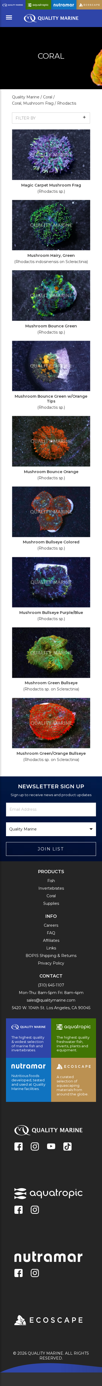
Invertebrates (51, 888)
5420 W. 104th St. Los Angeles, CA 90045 (51, 1007)
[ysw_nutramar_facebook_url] (18, 1273)
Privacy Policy (51, 963)
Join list (51, 849)
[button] (51, 118)
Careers (51, 925)
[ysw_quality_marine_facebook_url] (18, 1147)
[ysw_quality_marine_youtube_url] (51, 1147)
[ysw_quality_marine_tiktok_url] (67, 1147)
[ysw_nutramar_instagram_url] (35, 1273)
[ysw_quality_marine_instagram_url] (35, 1147)
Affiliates (51, 940)
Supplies (51, 903)
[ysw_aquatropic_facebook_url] (18, 1210)
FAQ (51, 932)
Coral (51, 895)
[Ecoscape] (41, 1320)
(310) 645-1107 (51, 985)
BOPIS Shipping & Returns (51, 955)
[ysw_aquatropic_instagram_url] (35, 1210)
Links (51, 948)
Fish (51, 880)
